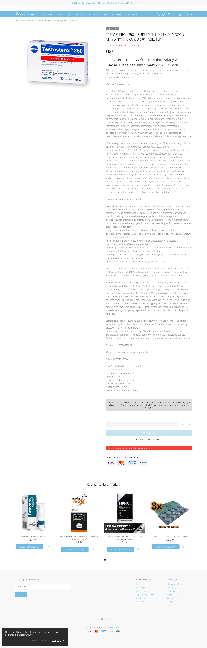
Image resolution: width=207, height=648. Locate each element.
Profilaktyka (141, 587)
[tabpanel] (126, 525)
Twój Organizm (142, 591)
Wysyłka (169, 598)
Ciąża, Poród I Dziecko (145, 594)
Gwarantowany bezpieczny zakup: (122, 457)
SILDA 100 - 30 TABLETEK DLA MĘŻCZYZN (80, 537)
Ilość (108, 420)
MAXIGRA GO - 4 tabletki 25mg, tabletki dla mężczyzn (126, 538)
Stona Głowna (19, 21)
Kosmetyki (140, 598)
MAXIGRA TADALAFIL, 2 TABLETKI (171, 537)
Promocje (140, 601)
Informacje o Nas (174, 584)
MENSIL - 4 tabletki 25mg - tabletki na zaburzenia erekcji (35, 538)
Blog (168, 605)
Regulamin (171, 591)
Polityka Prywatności (175, 594)
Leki (138, 584)
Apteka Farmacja (25, 14)
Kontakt (169, 587)
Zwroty (169, 601)
